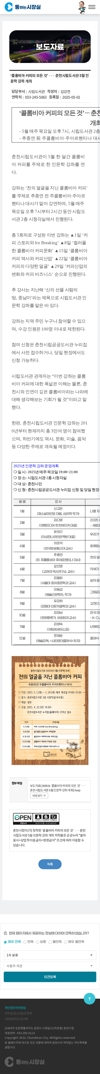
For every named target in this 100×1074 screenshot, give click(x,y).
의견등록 (50, 977)
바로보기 (37, 795)
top (89, 998)
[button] (50, 864)
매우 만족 (14, 942)
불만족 (57, 942)
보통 (43, 942)
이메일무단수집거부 (16, 1019)
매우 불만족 (76, 942)
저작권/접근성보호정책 (18, 1013)
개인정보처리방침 (15, 1008)
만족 (30, 942)
